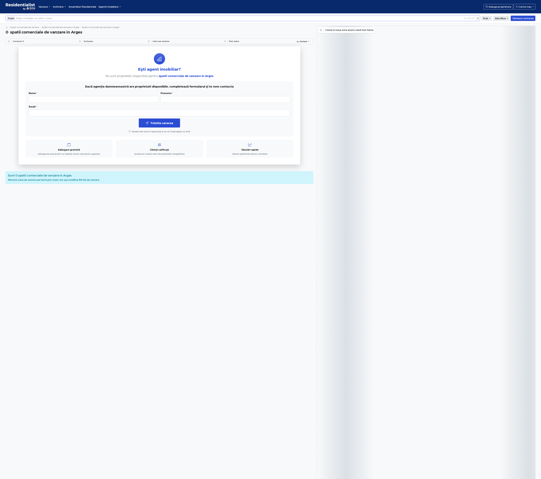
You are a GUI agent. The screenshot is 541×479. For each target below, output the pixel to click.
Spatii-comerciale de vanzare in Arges (60, 27)
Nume (33, 93)
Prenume (167, 93)
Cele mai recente (161, 41)
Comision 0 (18, 41)
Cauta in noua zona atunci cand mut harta (349, 30)
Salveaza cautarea (523, 18)
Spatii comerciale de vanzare (24, 27)
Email (33, 106)
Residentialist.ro (20, 6)
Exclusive (88, 41)
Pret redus (234, 41)
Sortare (303, 41)
